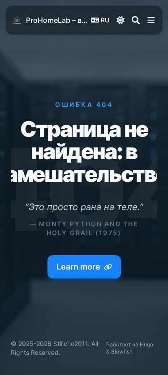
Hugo (146, 344)
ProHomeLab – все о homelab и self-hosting (56, 20)
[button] (151, 20)
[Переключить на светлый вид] (120, 20)
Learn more (78, 266)
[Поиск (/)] (136, 20)
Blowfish (122, 351)
